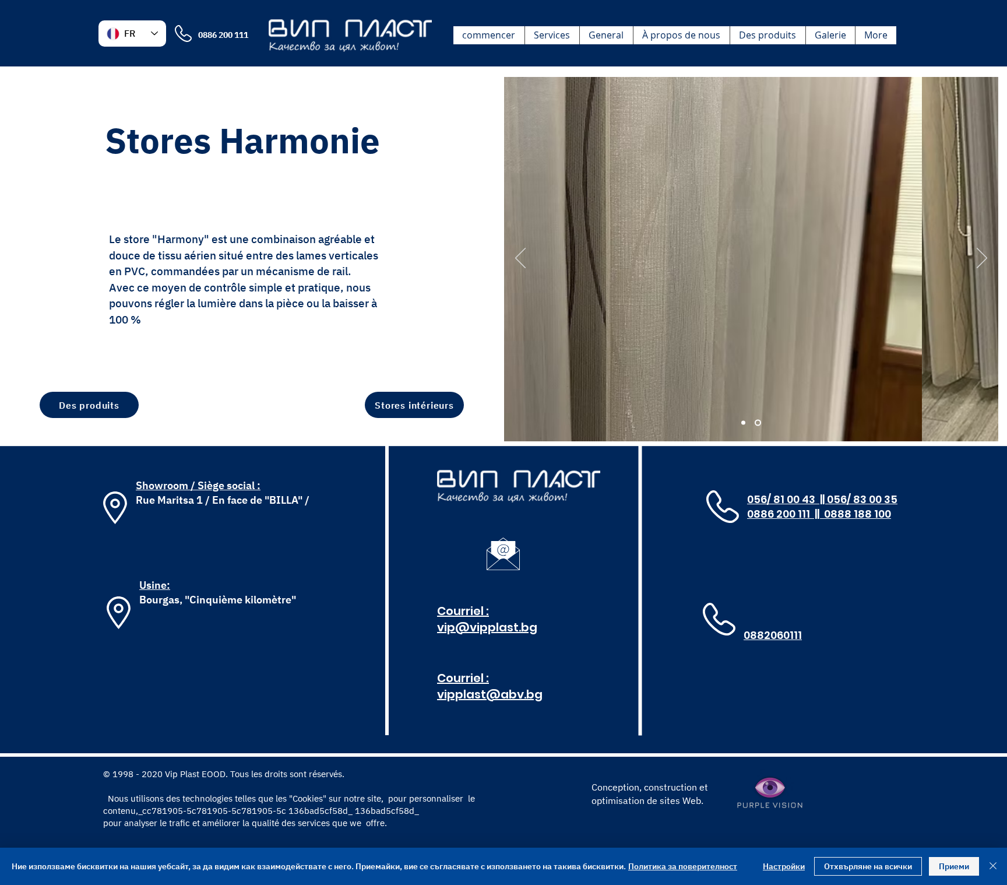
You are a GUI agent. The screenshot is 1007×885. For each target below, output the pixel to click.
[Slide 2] (758, 423)
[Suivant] (982, 259)
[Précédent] (520, 259)
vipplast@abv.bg (490, 694)
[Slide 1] (743, 423)
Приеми (954, 866)
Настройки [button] (784, 866)
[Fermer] (993, 866)
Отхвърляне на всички (868, 866)
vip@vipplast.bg (487, 627)
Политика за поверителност (682, 866)
